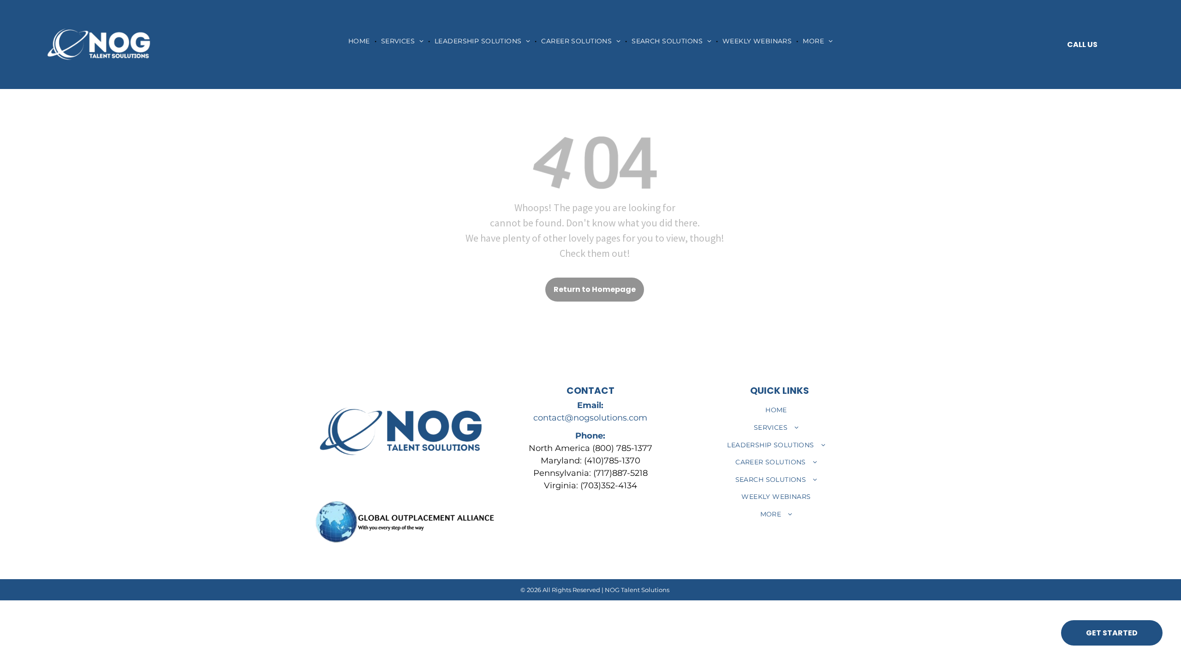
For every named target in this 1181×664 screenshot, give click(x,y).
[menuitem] (360, 41)
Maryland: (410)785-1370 (590, 461)
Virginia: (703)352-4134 (590, 485)
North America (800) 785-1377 (590, 448)
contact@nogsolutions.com (590, 418)
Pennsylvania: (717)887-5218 (590, 473)
